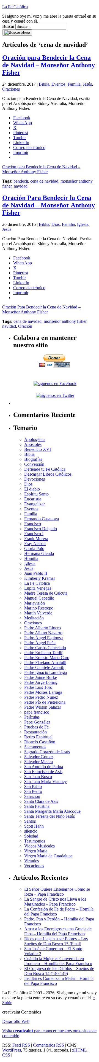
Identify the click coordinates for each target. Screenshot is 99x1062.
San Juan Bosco (38, 776)
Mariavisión (34, 603)
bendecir (20, 181)
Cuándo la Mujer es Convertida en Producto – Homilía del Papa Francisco (58, 961)
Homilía (31, 558)
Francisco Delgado (40, 528)
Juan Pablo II (35, 573)
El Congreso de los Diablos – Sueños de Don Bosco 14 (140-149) (59, 971)
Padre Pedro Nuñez (41, 697)
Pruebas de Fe (36, 727)
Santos (30, 821)
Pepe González (37, 722)
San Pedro (33, 791)
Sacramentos (35, 746)
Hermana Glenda (39, 553)
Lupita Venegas (37, 588)
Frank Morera (36, 538)
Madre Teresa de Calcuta (45, 593)
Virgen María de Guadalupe (48, 856)
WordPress (11, 1050)
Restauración (35, 732)
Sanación (32, 796)
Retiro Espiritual (38, 737)
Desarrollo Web (15, 1021)
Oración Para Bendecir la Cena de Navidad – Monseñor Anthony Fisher (48, 205)
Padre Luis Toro (38, 687)
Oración (25, 326)
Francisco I (33, 533)
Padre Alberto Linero (42, 627)
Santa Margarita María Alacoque (52, 811)
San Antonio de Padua (43, 766)
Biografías (33, 459)
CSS (6, 1055)
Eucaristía (32, 499)
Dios (55, 224)
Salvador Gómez (38, 756)
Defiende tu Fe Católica (44, 469)
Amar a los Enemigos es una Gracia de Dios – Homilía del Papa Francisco (58, 931)
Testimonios (34, 841)
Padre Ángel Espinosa (43, 637)
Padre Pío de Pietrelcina (44, 702)
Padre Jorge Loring (40, 682)
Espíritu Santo (36, 494)
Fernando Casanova (41, 518)
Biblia (44, 84)
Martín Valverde (38, 613)
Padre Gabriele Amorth (44, 667)
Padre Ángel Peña (40, 642)
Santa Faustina (37, 806)
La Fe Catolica (37, 583)
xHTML (79, 1050)
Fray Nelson (35, 543)
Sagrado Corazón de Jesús (47, 751)
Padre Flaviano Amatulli (45, 662)
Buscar (8, 26)
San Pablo (33, 786)
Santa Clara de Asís (41, 801)
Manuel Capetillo (39, 598)
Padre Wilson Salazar (42, 707)
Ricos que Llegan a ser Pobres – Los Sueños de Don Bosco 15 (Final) (56, 941)
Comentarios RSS (48, 1045)
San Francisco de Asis (43, 771)
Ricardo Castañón (39, 741)
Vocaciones (34, 865)
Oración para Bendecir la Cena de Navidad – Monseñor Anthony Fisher (48, 65)
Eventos (58, 84)
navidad (21, 186)
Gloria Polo (34, 548)
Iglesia (82, 224)
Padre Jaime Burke (40, 677)
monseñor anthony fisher (65, 321)
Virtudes (31, 860)
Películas (32, 717)
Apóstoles (33, 444)
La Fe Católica (15, 6)
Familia (74, 84)
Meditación (34, 618)
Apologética (34, 439)
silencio (30, 831)
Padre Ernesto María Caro (46, 657)
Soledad (31, 836)
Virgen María (35, 851)
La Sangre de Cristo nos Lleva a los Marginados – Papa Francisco (55, 901)
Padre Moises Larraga (43, 692)
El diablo (32, 489)
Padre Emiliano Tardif (43, 652)
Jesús (87, 84)
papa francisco (36, 712)
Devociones (34, 479)
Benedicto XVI (37, 449)
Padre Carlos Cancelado (45, 647)
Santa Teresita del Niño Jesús (49, 816)
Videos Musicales (39, 846)
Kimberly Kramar (39, 578)
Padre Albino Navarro (43, 632)
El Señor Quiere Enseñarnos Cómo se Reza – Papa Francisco (57, 891)
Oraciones (11, 89)
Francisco (32, 523)
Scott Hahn (34, 826)
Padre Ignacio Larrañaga (45, 672)
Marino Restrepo (38, 608)
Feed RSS (21, 1045)
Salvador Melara (38, 761)
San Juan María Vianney (45, 781)
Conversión (34, 464)
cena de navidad (44, 181)
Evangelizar (34, 504)
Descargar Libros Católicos (48, 474)
